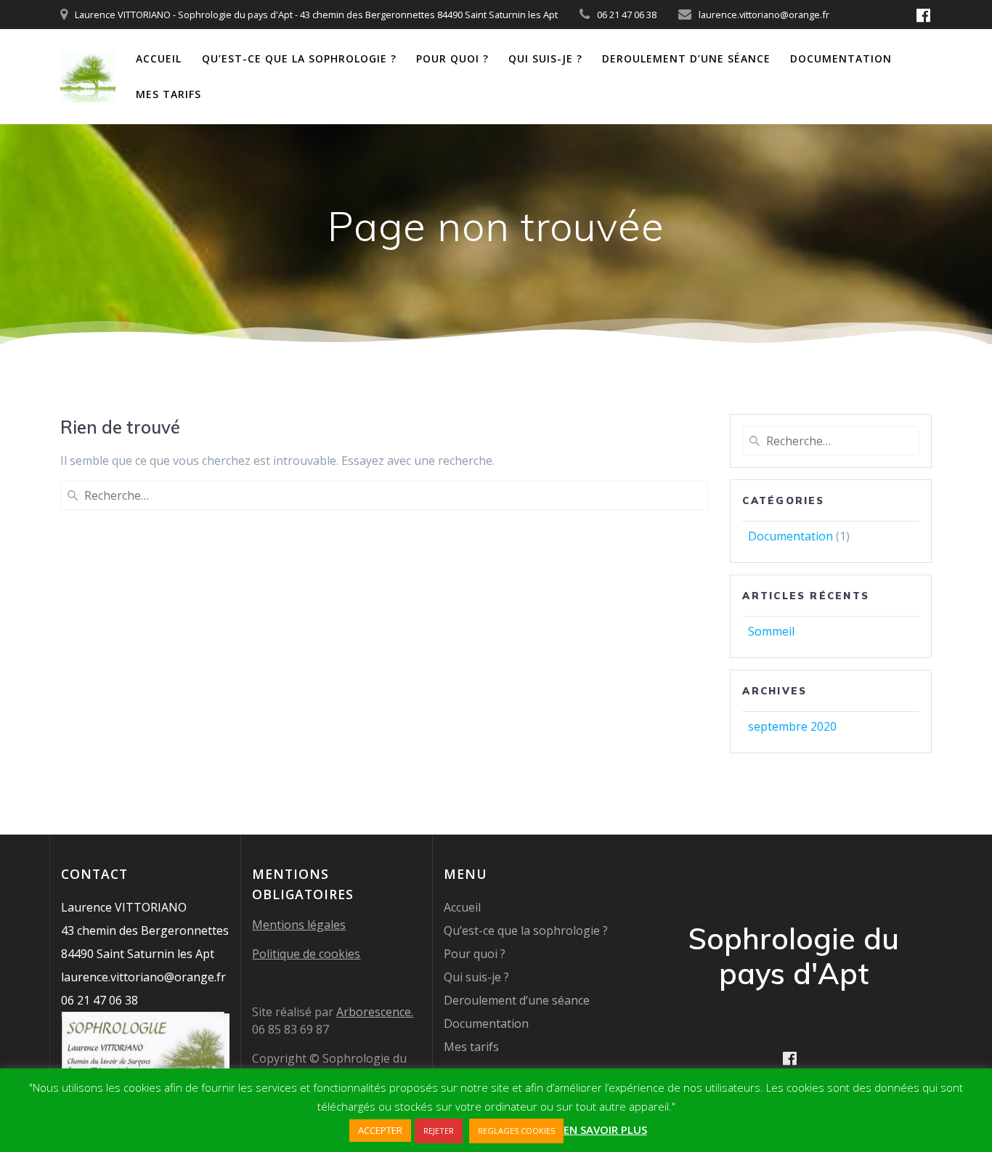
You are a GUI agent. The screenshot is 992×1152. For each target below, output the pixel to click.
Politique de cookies (306, 954)
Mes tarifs (168, 94)
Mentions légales (299, 925)
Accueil (159, 58)
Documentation (841, 58)
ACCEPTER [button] (380, 1130)
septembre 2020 (792, 726)
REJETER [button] (438, 1130)
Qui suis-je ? (545, 58)
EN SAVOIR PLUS (605, 1129)
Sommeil (771, 631)
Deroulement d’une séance (686, 58)
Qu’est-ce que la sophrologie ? (299, 58)
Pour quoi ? (452, 58)
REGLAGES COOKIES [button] (516, 1130)
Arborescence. (374, 1012)
